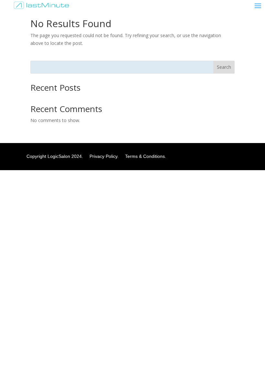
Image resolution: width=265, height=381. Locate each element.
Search (224, 67)
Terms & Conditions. (145, 156)
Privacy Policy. (107, 156)
